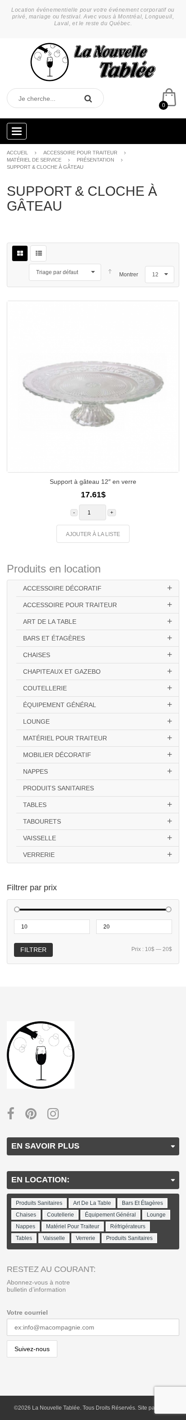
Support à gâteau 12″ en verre (93, 481)
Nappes (35, 771)
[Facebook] (10, 1114)
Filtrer (33, 949)
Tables (34, 804)
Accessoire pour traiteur (80, 152)
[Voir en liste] (38, 253)
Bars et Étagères (54, 638)
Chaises (36, 654)
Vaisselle (39, 838)
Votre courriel (27, 1312)
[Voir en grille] (20, 253)
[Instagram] (53, 1114)
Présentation (95, 159)
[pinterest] (31, 1114)
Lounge (36, 721)
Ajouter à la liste (93, 534)
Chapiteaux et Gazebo (62, 671)
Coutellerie (45, 688)
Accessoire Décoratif (62, 588)
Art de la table (49, 621)
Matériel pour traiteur (65, 738)
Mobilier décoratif (57, 754)
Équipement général (59, 704)
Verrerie (39, 854)
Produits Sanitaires (58, 788)
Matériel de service (34, 159)
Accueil (17, 152)
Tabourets (42, 821)
